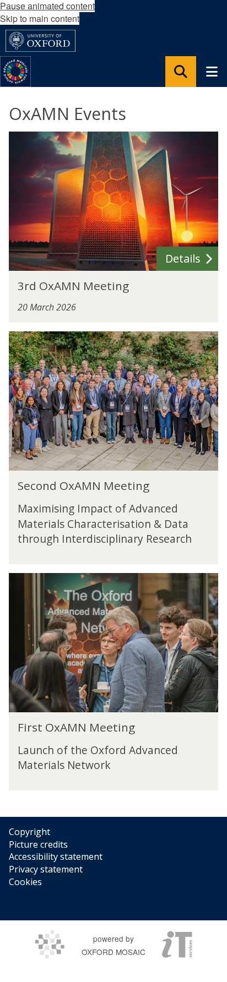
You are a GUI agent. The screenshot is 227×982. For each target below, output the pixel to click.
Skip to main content (39, 18)
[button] (180, 71)
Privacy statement (46, 869)
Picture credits (38, 844)
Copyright (29, 832)
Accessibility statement (55, 856)
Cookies (25, 882)
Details (183, 258)
